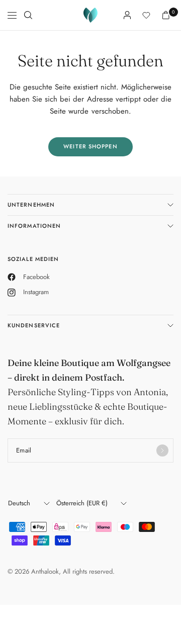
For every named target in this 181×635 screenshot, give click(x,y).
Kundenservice (34, 325)
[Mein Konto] (127, 15)
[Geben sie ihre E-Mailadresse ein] (162, 450)
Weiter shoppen (90, 146)
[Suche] (28, 15)
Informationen (34, 226)
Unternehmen (31, 205)
